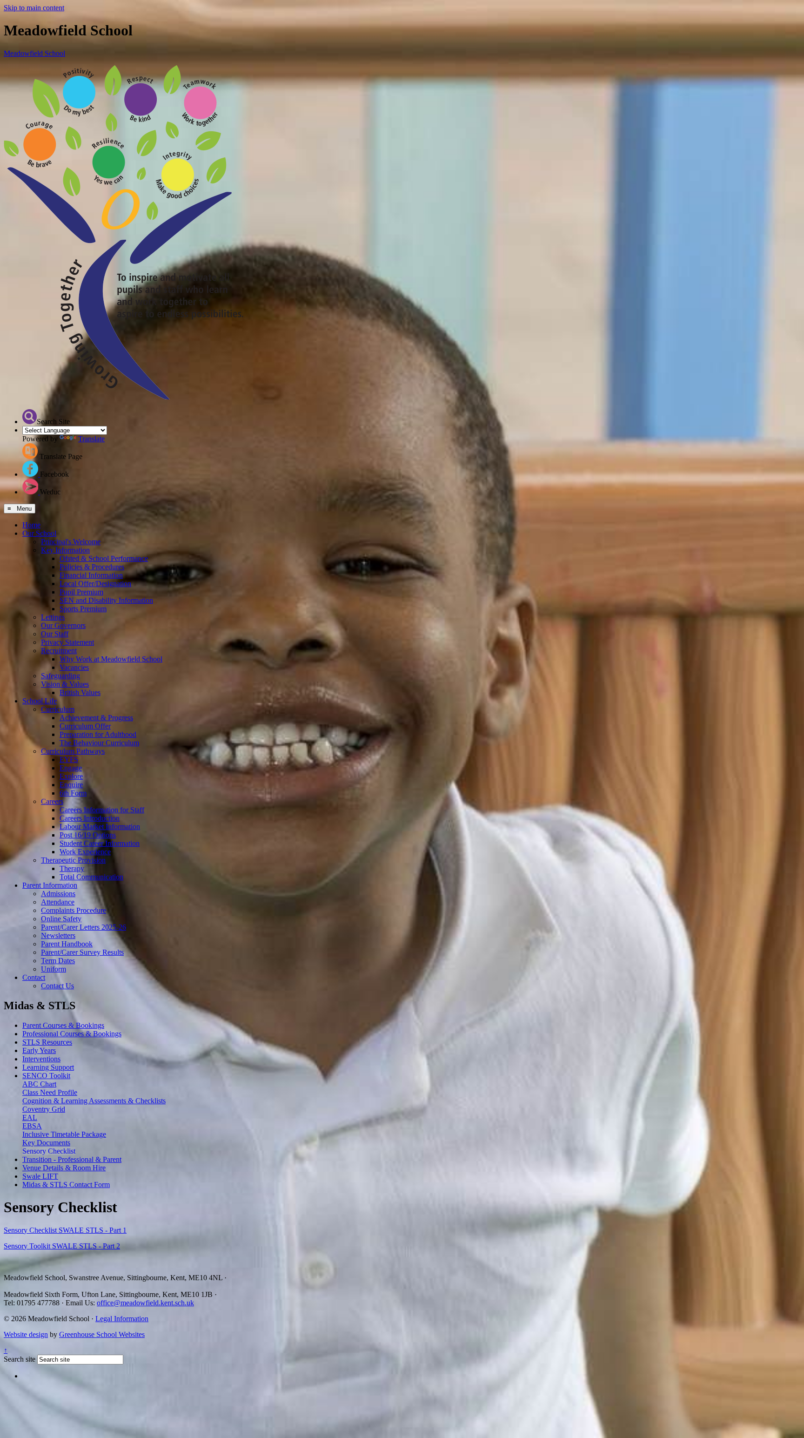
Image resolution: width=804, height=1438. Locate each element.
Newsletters (58, 935)
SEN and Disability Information (106, 600)
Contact (33, 977)
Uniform (53, 969)
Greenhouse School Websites (102, 1334)
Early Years (39, 1050)
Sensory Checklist (48, 1151)
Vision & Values (65, 684)
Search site (19, 1359)
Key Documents (46, 1143)
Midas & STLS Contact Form (66, 1184)
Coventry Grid (43, 1109)
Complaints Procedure (73, 910)
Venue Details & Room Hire (64, 1168)
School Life (39, 701)
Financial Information (91, 575)
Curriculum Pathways (73, 751)
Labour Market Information (100, 826)
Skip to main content (34, 8)
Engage (71, 768)
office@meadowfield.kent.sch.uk (145, 1303)
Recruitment (59, 651)
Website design (26, 1334)
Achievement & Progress (96, 718)
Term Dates (58, 961)
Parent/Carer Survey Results (82, 952)
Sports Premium (83, 609)
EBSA (32, 1126)
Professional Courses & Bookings (71, 1034)
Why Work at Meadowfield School (111, 659)
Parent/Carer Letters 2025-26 (83, 927)
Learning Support (48, 1067)
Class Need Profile (49, 1092)
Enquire (71, 785)
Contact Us (57, 986)
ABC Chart (39, 1084)
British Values (80, 692)
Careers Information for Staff (102, 810)
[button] (29, 416)
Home (31, 525)
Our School (39, 533)
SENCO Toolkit (46, 1076)
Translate (91, 439)
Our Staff (54, 634)
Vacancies (74, 667)
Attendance (57, 902)
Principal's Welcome (70, 542)
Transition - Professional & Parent (71, 1159)
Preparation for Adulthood (98, 734)
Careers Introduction (90, 818)
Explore (71, 776)
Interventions (41, 1059)
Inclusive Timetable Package (64, 1134)
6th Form (73, 793)
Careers (52, 801)
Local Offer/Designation (95, 583)
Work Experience (85, 852)
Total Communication (91, 877)
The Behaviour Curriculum (99, 743)
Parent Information (49, 885)
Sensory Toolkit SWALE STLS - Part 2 (62, 1246)
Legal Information (121, 1319)
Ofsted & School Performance (104, 558)
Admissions (58, 894)
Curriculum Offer (85, 726)
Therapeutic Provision (73, 860)
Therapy (72, 868)
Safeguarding (60, 676)
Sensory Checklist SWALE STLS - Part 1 (65, 1230)
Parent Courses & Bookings (63, 1025)
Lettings (53, 617)
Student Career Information (100, 843)
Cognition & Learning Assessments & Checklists (94, 1101)
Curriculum (57, 709)
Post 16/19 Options (88, 835)
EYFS (69, 759)
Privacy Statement (67, 642)
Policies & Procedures (92, 567)
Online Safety (61, 919)
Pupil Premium (81, 592)
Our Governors (63, 625)
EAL (29, 1117)
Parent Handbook (67, 944)
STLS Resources (47, 1042)
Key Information (65, 550)
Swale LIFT (40, 1176)
